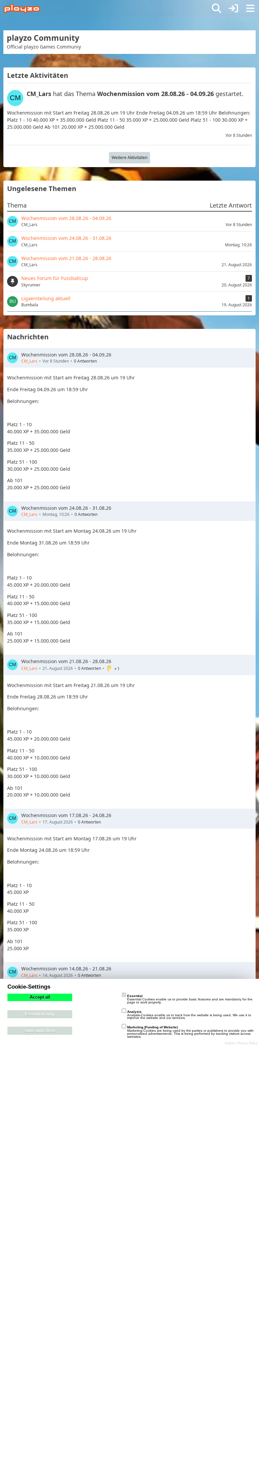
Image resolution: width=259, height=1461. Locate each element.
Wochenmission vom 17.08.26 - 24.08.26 (66, 815)
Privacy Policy (247, 1043)
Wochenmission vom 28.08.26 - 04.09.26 (66, 354)
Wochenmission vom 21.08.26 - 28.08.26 (66, 661)
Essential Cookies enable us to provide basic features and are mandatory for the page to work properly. (190, 999)
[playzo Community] (21, 8)
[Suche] (216, 8)
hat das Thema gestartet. (135, 94)
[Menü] (250, 8)
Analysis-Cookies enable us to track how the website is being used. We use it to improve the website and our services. (189, 1015)
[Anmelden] (233, 8)
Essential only (40, 1014)
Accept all (40, 997)
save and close (39, 1030)
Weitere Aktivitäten (129, 157)
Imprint (230, 1043)
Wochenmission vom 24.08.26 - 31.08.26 (66, 508)
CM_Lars (29, 361)
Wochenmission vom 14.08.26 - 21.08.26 (66, 968)
